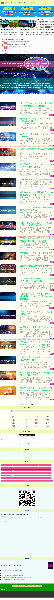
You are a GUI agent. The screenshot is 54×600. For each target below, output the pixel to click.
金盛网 (52, 414)
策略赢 (52, 338)
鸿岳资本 (51, 353)
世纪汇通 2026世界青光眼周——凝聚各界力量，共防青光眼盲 (36, 279)
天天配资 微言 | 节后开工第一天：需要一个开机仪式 (36, 531)
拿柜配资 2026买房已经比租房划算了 (36, 265)
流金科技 (13, 574)
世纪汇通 (51, 290)
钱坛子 (52, 384)
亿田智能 (13, 578)
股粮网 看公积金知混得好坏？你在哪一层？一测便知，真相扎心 (36, 224)
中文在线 (13, 576)
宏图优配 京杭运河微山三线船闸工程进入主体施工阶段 (36, 358)
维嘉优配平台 (51, 114)
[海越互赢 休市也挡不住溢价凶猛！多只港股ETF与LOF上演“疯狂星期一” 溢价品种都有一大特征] (13, 23)
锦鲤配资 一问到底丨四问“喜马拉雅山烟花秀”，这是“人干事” (12, 32)
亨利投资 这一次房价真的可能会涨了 (36, 253)
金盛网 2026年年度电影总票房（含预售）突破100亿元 (36, 404)
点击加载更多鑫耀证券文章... (27, 562)
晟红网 (52, 399)
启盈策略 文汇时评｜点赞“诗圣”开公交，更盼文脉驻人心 (36, 547)
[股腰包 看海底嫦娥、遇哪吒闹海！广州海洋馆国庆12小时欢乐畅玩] (31, 23)
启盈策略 (51, 557)
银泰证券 (51, 450)
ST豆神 (14, 585)
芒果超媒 (13, 581)
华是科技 (13, 579)
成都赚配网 (51, 307)
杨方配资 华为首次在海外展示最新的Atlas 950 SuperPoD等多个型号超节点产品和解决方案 (36, 421)
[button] (1, 598)
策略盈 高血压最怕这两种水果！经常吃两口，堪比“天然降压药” (36, 328)
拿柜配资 (51, 274)
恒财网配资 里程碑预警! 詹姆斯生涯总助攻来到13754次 (11, 35)
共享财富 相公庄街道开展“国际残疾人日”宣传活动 (28, 34)
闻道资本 (5, 48)
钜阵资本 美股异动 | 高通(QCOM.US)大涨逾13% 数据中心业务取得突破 (36, 193)
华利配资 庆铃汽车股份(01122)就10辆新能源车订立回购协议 (37, 165)
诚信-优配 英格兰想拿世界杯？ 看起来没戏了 (37, 150)
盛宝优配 (51, 498)
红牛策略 (5, 42)
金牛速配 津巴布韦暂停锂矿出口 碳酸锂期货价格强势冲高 (36, 516)
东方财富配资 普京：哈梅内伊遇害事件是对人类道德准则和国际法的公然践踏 (36, 457)
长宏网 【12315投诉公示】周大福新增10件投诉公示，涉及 (30, 29)
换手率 (49, 568)
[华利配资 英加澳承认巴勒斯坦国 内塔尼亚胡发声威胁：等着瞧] (27, 64)
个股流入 (28, 568)
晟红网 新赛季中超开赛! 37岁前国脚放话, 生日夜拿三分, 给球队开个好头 (36, 389)
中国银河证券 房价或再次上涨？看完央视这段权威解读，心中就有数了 (36, 239)
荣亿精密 (13, 572)
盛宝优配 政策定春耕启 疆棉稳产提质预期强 (36, 488)
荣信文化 (13, 584)
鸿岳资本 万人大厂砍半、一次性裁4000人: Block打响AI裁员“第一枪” (35, 343)
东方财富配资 (51, 468)
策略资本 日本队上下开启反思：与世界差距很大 (36, 135)
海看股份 (13, 582)
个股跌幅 (17, 568)
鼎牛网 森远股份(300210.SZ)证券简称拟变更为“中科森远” (37, 208)
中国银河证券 (51, 249)
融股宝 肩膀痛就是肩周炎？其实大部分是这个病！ (36, 313)
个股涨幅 (6, 568)
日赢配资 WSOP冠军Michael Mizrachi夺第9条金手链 (37, 120)
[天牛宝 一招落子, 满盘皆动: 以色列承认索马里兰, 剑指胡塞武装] (22, 23)
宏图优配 (51, 368)
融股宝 (52, 323)
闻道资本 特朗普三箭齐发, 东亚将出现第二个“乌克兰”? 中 (14, 44)
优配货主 (5, 53)
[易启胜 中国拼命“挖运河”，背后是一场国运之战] (4, 23)
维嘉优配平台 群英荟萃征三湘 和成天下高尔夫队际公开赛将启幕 (36, 104)
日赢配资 (51, 130)
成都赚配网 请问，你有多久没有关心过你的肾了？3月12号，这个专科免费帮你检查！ (36, 296)
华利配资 (51, 175)
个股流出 (39, 568)
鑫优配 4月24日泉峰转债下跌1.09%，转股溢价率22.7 (11, 29)
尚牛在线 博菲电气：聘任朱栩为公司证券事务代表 (10, 31)
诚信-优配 (51, 160)
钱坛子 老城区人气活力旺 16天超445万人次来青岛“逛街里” (36, 374)
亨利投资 (51, 262)
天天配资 (51, 541)
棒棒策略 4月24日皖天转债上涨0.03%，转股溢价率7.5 (29, 31)
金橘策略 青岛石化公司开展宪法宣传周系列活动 (28, 32)
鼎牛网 (52, 219)
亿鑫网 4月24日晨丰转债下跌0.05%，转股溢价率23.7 (29, 35)
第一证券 (51, 188)
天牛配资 (51, 483)
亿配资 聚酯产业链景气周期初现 (34, 502)
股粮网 (52, 234)
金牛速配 (51, 526)
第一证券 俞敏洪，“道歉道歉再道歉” (36, 179)
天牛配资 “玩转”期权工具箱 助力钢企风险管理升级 (36, 473)
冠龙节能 (13, 575)
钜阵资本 (51, 203)
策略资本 (51, 145)
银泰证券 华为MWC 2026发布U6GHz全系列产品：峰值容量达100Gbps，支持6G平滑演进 (36, 439)
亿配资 (52, 511)
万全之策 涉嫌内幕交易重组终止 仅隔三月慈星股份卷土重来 (12, 34)
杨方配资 (51, 432)
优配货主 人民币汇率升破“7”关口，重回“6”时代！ (13, 50)
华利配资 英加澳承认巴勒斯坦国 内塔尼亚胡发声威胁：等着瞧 (13, 73)
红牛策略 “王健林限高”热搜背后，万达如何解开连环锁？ (14, 39)
